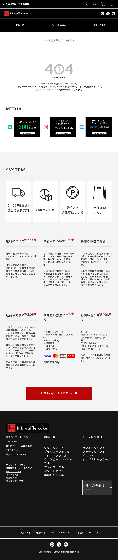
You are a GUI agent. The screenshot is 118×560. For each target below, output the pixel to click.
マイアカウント (13, 471)
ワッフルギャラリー (15, 481)
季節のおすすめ (54, 475)
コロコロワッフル (55, 455)
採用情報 (79, 532)
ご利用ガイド (24, 532)
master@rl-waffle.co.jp (94, 334)
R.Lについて (94, 532)
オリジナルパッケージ (96, 459)
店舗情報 (40, 532)
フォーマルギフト (93, 451)
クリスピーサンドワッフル (58, 461)
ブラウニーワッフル (57, 451)
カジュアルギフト (93, 447)
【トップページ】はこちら (47, 89)
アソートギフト (54, 471)
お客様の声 (11, 477)
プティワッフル (54, 467)
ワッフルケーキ (54, 447)
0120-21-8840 (89, 343)
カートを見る (12, 474)
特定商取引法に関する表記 (19, 468)
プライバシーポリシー (16, 464)
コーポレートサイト (59, 532)
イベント (88, 455)
